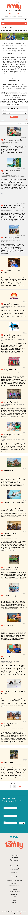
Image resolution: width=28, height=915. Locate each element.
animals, (3, 569)
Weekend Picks (14, 883)
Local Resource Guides (14, 891)
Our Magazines (13, 16)
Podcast (14, 896)
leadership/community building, (9, 176)
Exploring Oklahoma (14, 885)
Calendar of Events (14, 879)
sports (10, 662)
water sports (4, 241)
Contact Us (14, 872)
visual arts (20, 210)
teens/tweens (4, 307)
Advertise (20, 16)
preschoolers (13, 569)
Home (2, 27)
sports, (22, 404)
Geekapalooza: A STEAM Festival (14, 880)
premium (24, 168)
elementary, (9, 142)
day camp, (3, 142)
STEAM (10, 143)
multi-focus (21, 176)
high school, (16, 175)
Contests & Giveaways (14, 868)
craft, (8, 372)
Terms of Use (11, 913)
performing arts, (20, 306)
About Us (6, 16)
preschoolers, (5, 143)
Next (20, 786)
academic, (3, 372)
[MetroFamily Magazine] (14, 6)
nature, (15, 210)
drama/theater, (14, 339)
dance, (3, 339)
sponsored (24, 137)
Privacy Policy (18, 913)
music (2, 340)
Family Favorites (14, 893)
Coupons (14, 904)
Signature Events (14, 869)
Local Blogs (14, 894)
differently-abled (6, 373)
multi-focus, (16, 142)
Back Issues (14, 860)
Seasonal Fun (14, 882)
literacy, (15, 439)
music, (14, 306)
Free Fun (14, 902)
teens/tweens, (16, 240)
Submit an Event (14, 871)
